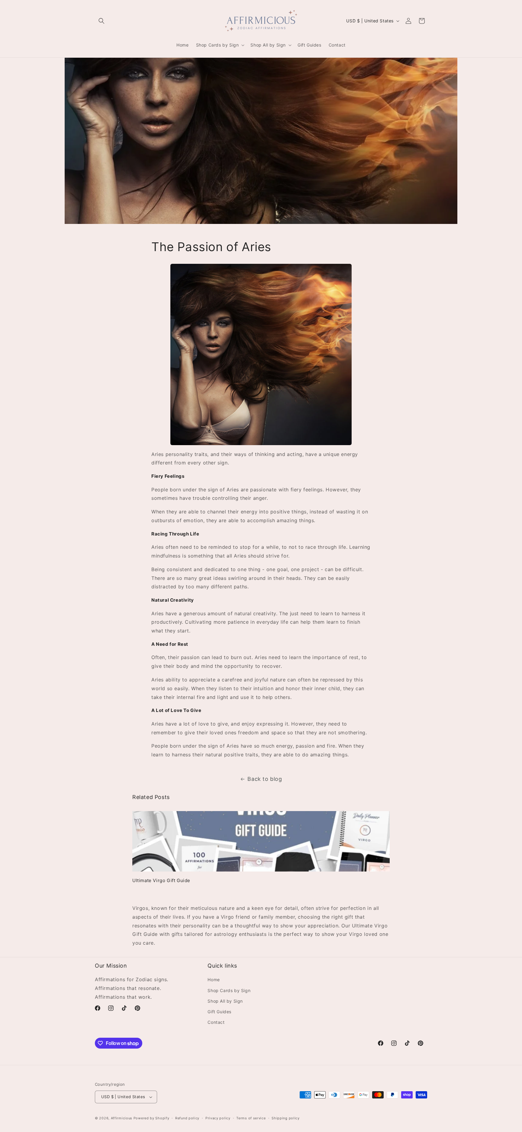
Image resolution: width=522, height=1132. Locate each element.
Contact (216, 1022)
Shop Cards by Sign (229, 990)
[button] (101, 20)
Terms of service (251, 1118)
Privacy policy (217, 1118)
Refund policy (187, 1118)
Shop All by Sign (225, 1001)
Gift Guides (219, 1011)
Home (214, 979)
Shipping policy (286, 1118)
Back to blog (264, 779)
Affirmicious (121, 1118)
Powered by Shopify (151, 1118)
